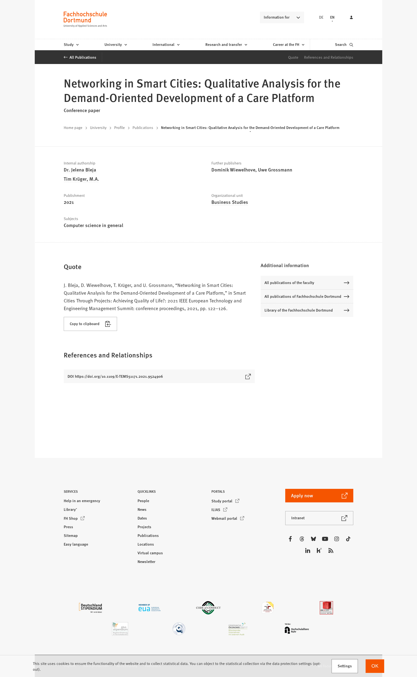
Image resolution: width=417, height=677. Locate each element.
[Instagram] (336, 539)
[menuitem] (71, 44)
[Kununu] (319, 550)
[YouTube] (325, 539)
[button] (307, 265)
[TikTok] (348, 539)
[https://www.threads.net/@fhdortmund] (302, 539)
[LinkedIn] (307, 550)
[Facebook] (290, 539)
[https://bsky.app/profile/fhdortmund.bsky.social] (313, 539)
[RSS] (331, 550)
